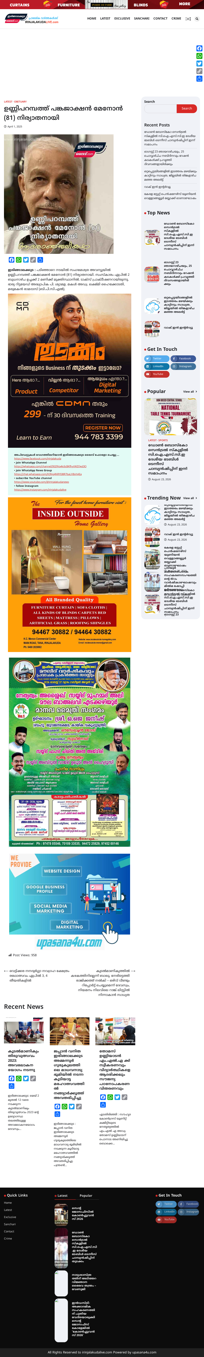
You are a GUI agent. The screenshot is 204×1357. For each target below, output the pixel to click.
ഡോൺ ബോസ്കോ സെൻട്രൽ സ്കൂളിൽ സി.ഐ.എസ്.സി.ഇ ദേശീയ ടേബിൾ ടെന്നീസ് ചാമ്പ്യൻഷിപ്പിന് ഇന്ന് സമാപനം (179, 236)
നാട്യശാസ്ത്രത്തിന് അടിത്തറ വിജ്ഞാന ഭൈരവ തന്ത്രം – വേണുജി (84, 1282)
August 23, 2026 (161, 479)
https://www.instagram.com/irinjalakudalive (40, 490)
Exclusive (122, 19)
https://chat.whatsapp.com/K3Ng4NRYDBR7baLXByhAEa (48, 474)
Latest (105, 19)
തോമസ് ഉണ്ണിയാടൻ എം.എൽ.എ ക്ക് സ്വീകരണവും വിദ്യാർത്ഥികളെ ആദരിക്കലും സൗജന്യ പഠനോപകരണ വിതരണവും (114, 1070)
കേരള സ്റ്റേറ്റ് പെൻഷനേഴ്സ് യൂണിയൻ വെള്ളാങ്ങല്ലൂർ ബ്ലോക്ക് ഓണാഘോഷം (175, 534)
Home (91, 19)
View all (189, 392)
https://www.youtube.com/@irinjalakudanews (41, 482)
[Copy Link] (199, 71)
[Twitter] (199, 63)
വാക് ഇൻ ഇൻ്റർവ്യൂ (157, 187)
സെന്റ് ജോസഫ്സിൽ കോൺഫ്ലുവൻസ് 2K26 (83, 1214)
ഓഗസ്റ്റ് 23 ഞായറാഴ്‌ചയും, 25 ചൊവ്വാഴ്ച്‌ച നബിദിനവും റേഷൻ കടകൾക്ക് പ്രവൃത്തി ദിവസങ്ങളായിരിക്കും (179, 273)
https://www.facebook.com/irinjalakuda (37, 458)
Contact (160, 19)
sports (163, 440)
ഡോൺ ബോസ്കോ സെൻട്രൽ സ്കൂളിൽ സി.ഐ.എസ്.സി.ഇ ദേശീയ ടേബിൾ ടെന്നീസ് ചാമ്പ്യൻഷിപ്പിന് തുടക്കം (84, 1247)
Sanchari (141, 19)
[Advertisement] (102, 59)
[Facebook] (199, 48)
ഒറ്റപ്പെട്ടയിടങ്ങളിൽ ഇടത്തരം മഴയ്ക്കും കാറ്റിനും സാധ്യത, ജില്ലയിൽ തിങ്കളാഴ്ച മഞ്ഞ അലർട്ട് (170, 176)
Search (149, 102)
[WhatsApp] (199, 56)
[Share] (199, 78)
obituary (20, 102)
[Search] (197, 19)
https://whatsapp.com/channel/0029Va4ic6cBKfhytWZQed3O (50, 466)
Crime (176, 19)
